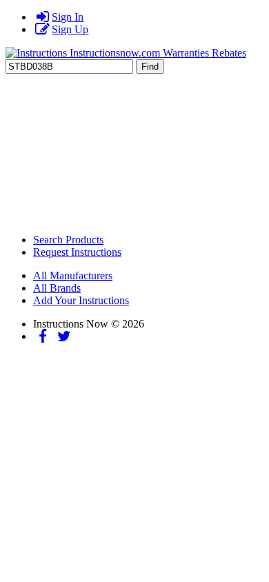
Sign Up (70, 29)
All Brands (57, 288)
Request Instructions (77, 252)
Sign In (67, 17)
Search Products (68, 239)
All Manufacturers (72, 275)
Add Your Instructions (81, 300)
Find (150, 66)
